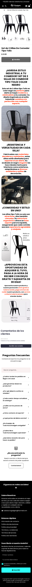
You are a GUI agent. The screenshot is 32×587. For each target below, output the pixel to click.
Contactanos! (16, 466)
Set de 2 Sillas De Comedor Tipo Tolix (17, 10)
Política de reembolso (9, 536)
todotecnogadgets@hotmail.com (14, 511)
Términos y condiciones (9, 530)
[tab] (16, 377)
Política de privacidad (9, 527)
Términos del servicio (8, 533)
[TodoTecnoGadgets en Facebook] (16, 488)
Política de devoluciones (9, 524)
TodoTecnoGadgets (17, 579)
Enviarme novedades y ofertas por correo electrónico (15, 564)
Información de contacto (10, 521)
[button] (16, 346)
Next (29, 24)
